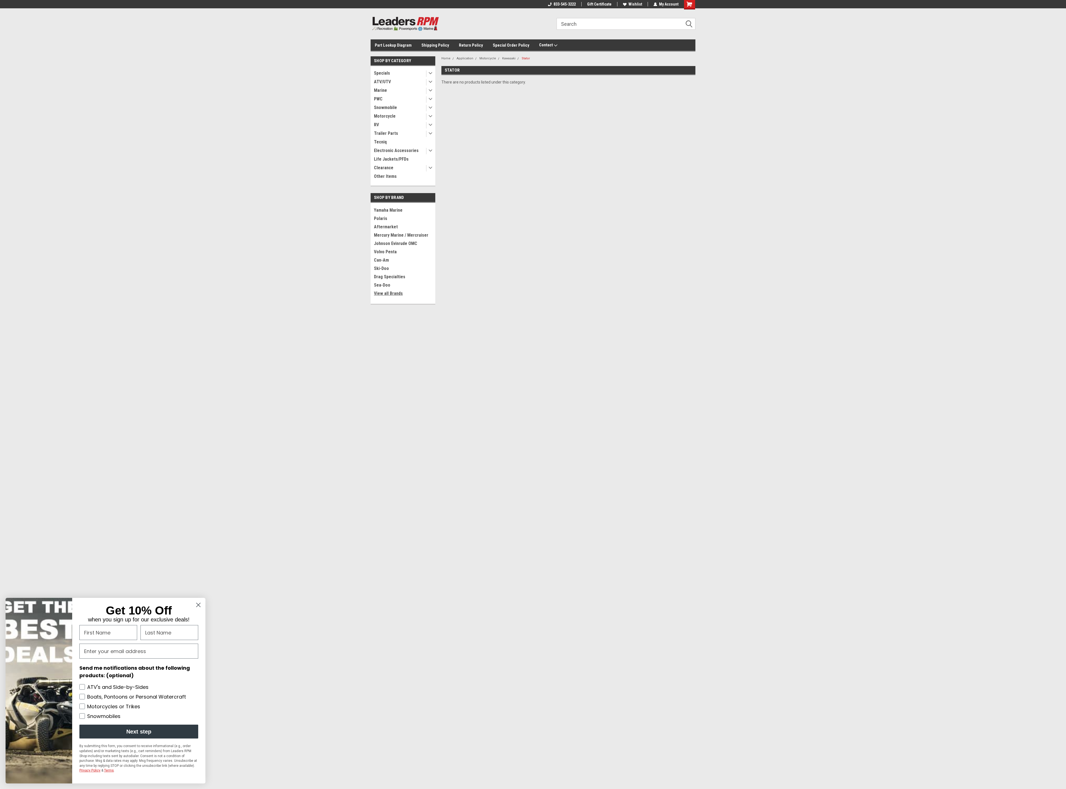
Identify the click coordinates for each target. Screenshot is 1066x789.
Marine (380, 90)
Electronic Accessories (396, 150)
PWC (378, 99)
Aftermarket (386, 226)
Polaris (380, 218)
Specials (382, 73)
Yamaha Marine (388, 210)
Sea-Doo (382, 285)
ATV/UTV (382, 81)
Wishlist (635, 4)
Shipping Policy (435, 45)
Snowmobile (385, 107)
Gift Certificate (599, 4)
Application (465, 58)
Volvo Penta (385, 251)
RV (376, 124)
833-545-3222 (565, 4)
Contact (546, 44)
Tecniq (380, 142)
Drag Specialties (389, 276)
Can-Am (381, 260)
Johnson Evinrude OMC (395, 243)
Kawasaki (509, 58)
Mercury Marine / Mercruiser (401, 235)
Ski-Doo (381, 268)
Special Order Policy (511, 45)
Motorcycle (385, 116)
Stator (526, 58)
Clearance (383, 167)
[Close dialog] (198, 605)
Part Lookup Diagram (393, 45)
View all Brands (388, 293)
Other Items (385, 176)
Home (446, 58)
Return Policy (471, 45)
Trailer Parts (386, 133)
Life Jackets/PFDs (391, 159)
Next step (138, 732)
